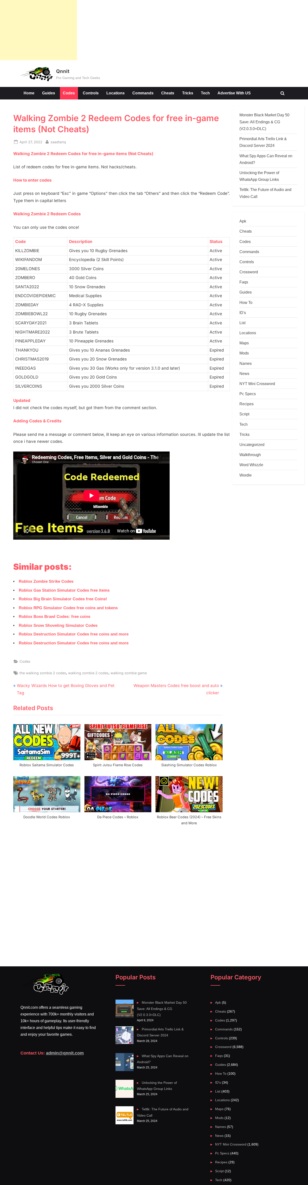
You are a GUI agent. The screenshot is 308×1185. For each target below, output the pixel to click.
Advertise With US (234, 93)
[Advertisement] (38, 30)
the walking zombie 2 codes (42, 673)
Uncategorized (251, 444)
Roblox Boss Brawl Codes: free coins (54, 616)
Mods (244, 353)
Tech (205, 93)
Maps (244, 343)
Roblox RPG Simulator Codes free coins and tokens (68, 608)
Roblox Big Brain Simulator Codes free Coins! (63, 599)
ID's (242, 312)
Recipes (246, 404)
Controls (91, 93)
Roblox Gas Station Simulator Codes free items (64, 590)
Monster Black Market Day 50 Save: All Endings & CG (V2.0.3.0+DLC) (264, 122)
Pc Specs (247, 394)
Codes (69, 93)
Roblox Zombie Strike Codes (46, 581)
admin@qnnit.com (65, 1053)
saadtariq (58, 142)
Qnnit (62, 71)
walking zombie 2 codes (88, 673)
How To (245, 302)
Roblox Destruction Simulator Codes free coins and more (73, 634)
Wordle (245, 475)
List (242, 323)
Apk (242, 221)
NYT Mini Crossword (257, 383)
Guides (48, 93)
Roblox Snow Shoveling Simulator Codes (58, 625)
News (244, 373)
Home (29, 93)
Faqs (243, 282)
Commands (143, 93)
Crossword (248, 272)
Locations (115, 93)
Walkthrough (250, 454)
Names (245, 363)
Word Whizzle (251, 465)
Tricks (187, 93)
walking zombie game (128, 673)
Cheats (167, 93)
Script (244, 414)
